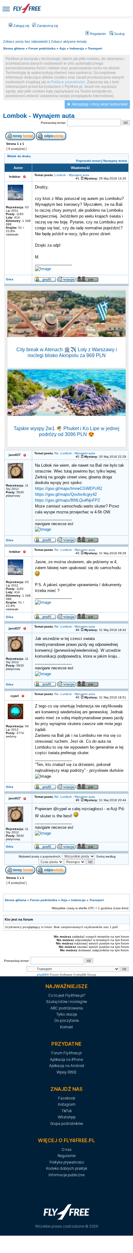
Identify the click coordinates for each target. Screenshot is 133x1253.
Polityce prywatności (68, 82)
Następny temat (115, 160)
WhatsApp (66, 1117)
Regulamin (97, 34)
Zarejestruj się (47, 26)
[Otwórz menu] (6, 8)
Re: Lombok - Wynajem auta (74, 453)
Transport (95, 48)
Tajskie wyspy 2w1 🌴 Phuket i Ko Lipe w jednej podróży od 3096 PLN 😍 (66, 431)
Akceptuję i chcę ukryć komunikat (99, 104)
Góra (9, 279)
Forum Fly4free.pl (66, 1053)
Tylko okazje (66, 1014)
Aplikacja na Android (66, 1065)
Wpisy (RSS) (66, 1072)
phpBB (42, 974)
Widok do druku (19, 156)
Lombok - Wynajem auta (39, 115)
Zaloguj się (20, 26)
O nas (66, 1149)
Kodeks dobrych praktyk (66, 1168)
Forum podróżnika (42, 48)
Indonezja (77, 48)
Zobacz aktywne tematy (69, 41)
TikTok (67, 1110)
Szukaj (118, 34)
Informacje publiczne (66, 1175)
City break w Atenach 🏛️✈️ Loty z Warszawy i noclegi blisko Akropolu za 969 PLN (66, 352)
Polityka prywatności (66, 1162)
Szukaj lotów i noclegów (66, 1001)
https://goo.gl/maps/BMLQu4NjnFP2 (67, 500)
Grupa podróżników (66, 1123)
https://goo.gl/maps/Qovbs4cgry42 (66, 494)
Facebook (66, 1098)
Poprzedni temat (88, 160)
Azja (62, 48)
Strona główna (14, 48)
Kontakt (66, 1027)
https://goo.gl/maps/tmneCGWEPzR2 (68, 488)
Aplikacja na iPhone (66, 1059)
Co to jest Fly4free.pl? (66, 995)
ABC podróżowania (66, 1008)
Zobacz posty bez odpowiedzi (25, 41)
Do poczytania (66, 1020)
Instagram (66, 1104)
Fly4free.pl (26, 8)
